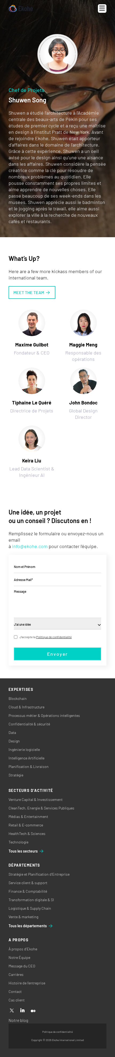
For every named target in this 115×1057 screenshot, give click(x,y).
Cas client (17, 1000)
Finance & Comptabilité (28, 891)
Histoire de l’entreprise (27, 983)
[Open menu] (102, 8)
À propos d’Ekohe (23, 949)
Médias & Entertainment (28, 816)
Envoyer (57, 654)
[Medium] (33, 1010)
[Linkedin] (22, 1010)
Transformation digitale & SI (31, 899)
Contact (15, 991)
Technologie (18, 842)
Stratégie (16, 775)
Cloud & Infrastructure (26, 707)
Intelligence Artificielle (26, 758)
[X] (11, 1010)
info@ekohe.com (30, 546)
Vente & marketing (23, 916)
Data (12, 732)
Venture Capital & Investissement (36, 799)
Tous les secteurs (23, 851)
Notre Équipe (19, 957)
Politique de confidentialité (54, 637)
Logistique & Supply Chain (30, 908)
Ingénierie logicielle (24, 749)
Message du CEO (22, 966)
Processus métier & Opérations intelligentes (44, 715)
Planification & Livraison (29, 766)
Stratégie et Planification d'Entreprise (39, 874)
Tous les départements (28, 926)
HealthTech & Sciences (27, 833)
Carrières (16, 974)
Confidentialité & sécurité (29, 724)
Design (14, 741)
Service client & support (28, 882)
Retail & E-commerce (26, 825)
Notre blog (18, 1020)
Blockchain (18, 698)
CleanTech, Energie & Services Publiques (41, 808)
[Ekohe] (21, 8)
